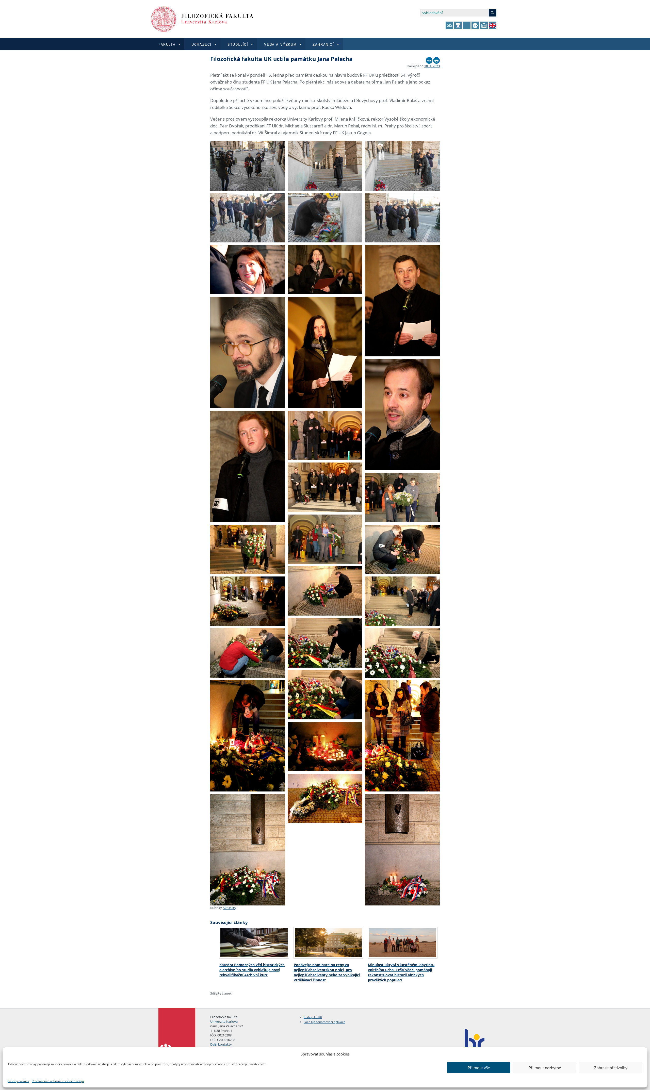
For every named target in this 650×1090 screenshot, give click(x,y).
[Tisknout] (436, 59)
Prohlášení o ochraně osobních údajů (58, 1081)
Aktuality (229, 907)
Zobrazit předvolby (610, 1067)
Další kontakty (221, 1044)
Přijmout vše (479, 1067)
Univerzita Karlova (224, 1021)
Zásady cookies (18, 1081)
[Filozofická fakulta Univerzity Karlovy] (202, 18)
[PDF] (429, 59)
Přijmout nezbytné (545, 1067)
